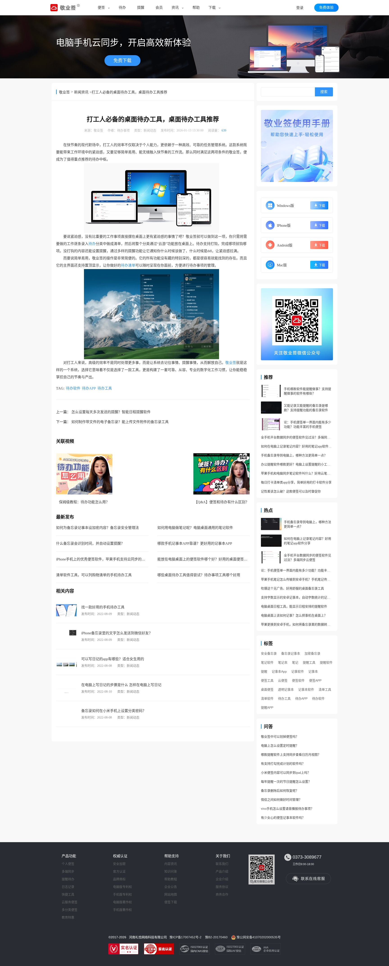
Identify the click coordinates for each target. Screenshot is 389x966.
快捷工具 (68, 894)
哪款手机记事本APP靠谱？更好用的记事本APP (194, 543)
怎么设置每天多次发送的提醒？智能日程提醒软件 (111, 412)
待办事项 (123, 130)
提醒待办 (68, 879)
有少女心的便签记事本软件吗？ (283, 817)
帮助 (196, 7)
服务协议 (222, 887)
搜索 (324, 92)
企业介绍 (222, 879)
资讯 (175, 7)
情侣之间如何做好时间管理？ (281, 799)
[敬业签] (297, 146)
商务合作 (222, 894)
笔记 (295, 662)
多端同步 (68, 871)
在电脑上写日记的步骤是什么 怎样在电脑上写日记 (121, 685)
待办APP (89, 388)
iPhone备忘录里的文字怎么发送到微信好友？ (116, 633)
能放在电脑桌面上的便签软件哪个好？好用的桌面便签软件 (204, 559)
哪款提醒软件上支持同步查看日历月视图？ (291, 754)
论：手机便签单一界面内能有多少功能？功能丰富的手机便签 (297, 570)
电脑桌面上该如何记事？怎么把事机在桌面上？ (294, 615)
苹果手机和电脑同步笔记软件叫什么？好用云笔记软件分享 (297, 473)
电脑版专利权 (122, 887)
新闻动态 (150, 130)
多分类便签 (69, 910)
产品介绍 (222, 871)
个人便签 (68, 864)
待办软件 (73, 388)
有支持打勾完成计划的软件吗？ (283, 763)
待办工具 (104, 388)
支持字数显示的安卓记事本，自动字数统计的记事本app (297, 597)
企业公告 (170, 887)
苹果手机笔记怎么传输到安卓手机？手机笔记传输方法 (297, 579)
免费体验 (326, 7)
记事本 (313, 671)
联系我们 (222, 864)
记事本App (279, 671)
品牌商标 (119, 879)
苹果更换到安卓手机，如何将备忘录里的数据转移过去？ (297, 624)
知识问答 (170, 871)
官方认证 (119, 871)
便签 (101, 7)
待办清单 (128, 265)
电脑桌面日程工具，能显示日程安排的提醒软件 (294, 606)
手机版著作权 (122, 910)
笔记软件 (267, 662)
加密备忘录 (312, 653)
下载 (212, 7)
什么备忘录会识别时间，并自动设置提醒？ (90, 543)
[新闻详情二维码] (297, 324)
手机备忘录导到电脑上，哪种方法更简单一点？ (294, 455)
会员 (159, 7)
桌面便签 (267, 689)
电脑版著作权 (122, 902)
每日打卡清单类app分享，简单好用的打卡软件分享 (296, 482)
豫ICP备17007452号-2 (185, 937)
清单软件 (267, 698)
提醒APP (267, 707)
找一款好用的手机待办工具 (102, 607)
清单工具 (325, 689)
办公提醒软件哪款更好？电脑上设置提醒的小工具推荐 (297, 464)
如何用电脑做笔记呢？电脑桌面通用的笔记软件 (195, 528)
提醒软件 (326, 662)
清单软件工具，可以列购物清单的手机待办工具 (94, 575)
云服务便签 (69, 902)
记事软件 (297, 671)
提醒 (140, 7)
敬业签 (64, 92)
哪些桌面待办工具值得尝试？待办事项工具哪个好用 (198, 575)
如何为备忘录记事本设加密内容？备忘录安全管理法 (97, 528)
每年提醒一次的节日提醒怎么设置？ (286, 781)
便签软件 (298, 680)
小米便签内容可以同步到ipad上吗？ (285, 772)
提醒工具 (309, 662)
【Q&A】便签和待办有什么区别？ (221, 502)
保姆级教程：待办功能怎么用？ (84, 502)
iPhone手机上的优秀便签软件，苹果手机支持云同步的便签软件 (106, 559)
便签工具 (267, 680)
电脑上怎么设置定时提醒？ (280, 745)
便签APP (315, 680)
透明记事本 (286, 689)
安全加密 (119, 864)
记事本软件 (306, 689)
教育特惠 (68, 917)
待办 (122, 7)
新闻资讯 (81, 92)
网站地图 (170, 894)
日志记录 (68, 887)
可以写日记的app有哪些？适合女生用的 (112, 659)
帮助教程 (170, 879)
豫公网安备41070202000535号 (259, 937)
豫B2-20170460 (216, 937)
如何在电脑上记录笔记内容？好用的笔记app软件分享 (297, 446)
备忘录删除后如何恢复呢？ (280, 790)
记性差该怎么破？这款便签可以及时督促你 (291, 491)
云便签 (282, 680)
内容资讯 (170, 864)
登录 (299, 8)
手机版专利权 (122, 894)
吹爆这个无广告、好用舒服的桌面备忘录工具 (292, 588)
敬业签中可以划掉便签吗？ (280, 736)
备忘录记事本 (290, 653)
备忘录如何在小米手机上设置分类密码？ (113, 711)
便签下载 (170, 902)
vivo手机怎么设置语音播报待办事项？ (287, 808)
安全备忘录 (269, 653)
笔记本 (282, 662)
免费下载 (122, 60)
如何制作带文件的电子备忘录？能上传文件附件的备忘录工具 (120, 422)
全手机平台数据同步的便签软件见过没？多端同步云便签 (297, 437)
